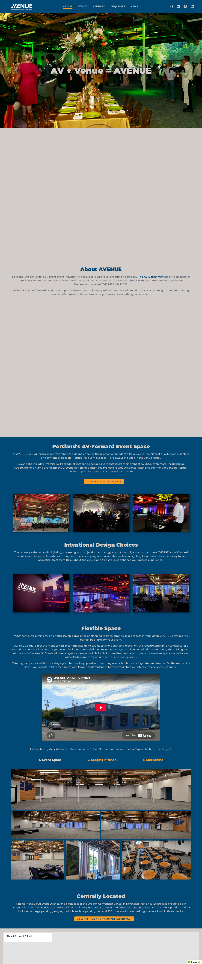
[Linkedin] (192, 6)
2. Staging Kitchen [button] (102, 760)
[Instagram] (171, 6)
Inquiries (118, 6)
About (67, 6)
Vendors (99, 6)
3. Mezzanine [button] (153, 760)
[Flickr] (178, 6)
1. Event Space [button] (50, 760)
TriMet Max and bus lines (134, 907)
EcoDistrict (48, 907)
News (134, 6)
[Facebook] (185, 6)
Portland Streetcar (100, 907)
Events (83, 6)
